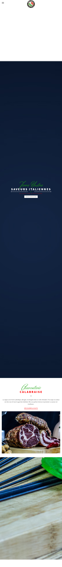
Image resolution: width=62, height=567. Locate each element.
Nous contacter (31, 196)
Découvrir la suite (31, 408)
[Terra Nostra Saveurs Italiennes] (31, 4)
